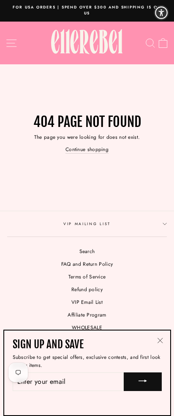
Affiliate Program (87, 314)
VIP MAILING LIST (87, 223)
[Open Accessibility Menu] (161, 12)
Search (87, 251)
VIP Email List (87, 302)
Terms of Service (87, 276)
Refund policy (87, 289)
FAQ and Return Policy (87, 263)
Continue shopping (87, 149)
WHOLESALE (87, 327)
